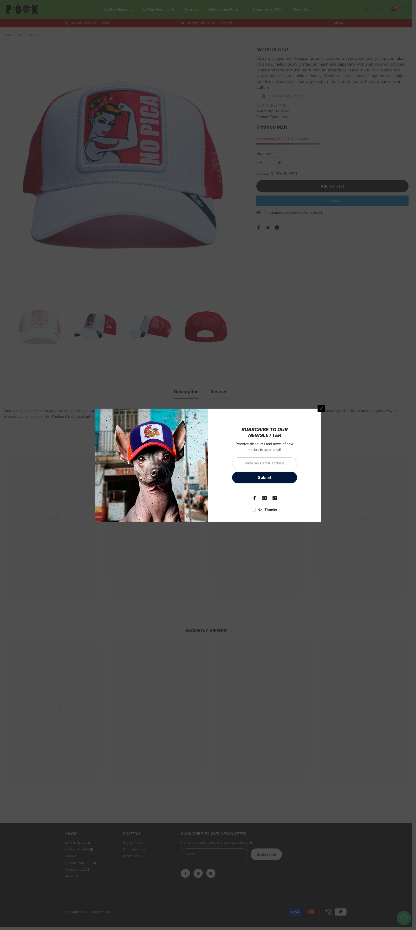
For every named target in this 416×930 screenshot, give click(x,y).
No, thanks (267, 510)
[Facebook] (254, 498)
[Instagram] (265, 498)
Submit (264, 477)
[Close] (321, 408)
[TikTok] (275, 498)
